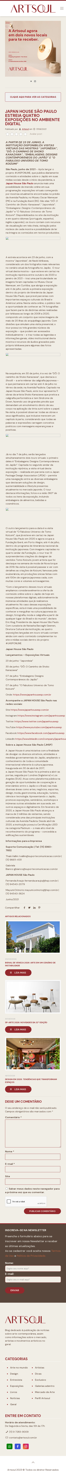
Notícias (15, 1398)
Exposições (16, 1386)
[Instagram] (26, 1446)
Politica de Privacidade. (31, 1255)
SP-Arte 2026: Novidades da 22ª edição (26, 1022)
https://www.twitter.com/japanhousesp (37, 721)
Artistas (39, 1367)
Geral (13, 1404)
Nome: (9, 1263)
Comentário (13, 1117)
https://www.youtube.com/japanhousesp (39, 727)
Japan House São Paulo (19, 183)
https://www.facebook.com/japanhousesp (40, 733)
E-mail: (9, 1274)
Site (7, 1176)
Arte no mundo (19, 1367)
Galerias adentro (44, 1386)
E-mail (10, 1164)
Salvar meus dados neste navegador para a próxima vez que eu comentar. (32, 1190)
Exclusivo (40, 1379)
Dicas (38, 1373)
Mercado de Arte (45, 1392)
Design (14, 1373)
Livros (13, 1392)
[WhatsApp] (9, 1446)
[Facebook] (18, 1446)
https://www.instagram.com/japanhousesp (41, 715)
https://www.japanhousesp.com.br (32, 694)
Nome (9, 1151)
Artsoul (25, 129)
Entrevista (16, 1379)
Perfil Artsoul (42, 1398)
